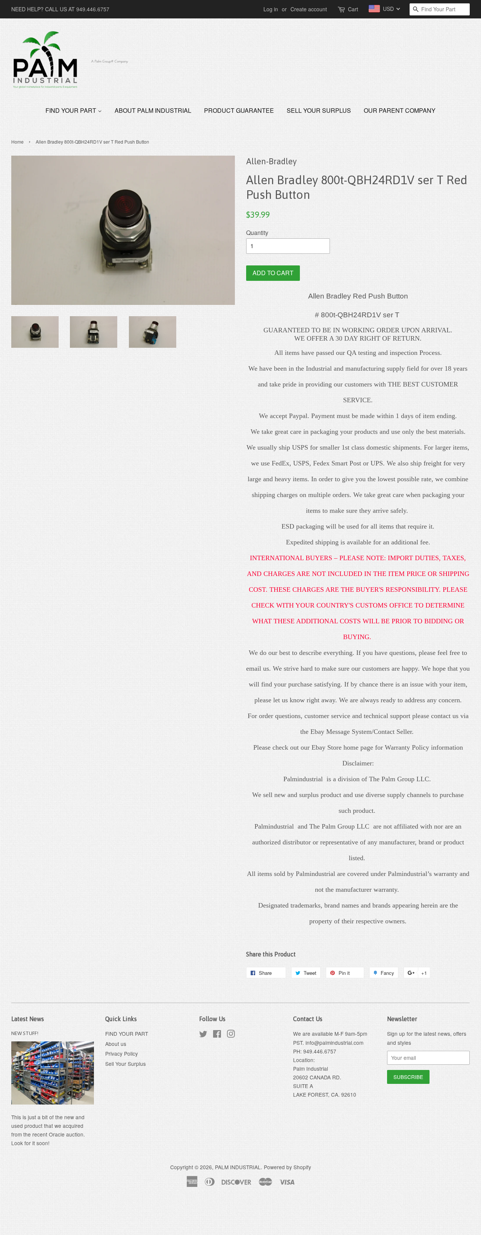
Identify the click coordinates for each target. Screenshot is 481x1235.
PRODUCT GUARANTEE (239, 110)
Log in (270, 9)
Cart (353, 9)
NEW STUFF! (24, 1033)
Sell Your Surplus (319, 110)
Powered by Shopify (287, 1167)
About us (115, 1043)
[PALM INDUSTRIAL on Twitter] (203, 1035)
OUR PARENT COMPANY (400, 110)
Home (17, 141)
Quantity (257, 232)
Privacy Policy (121, 1053)
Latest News (27, 1018)
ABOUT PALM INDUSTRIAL (153, 110)
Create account (308, 9)
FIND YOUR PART (71, 110)
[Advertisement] (137, 1215)
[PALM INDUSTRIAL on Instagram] (231, 1035)
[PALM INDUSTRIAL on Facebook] (217, 1035)
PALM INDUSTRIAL (238, 1167)
